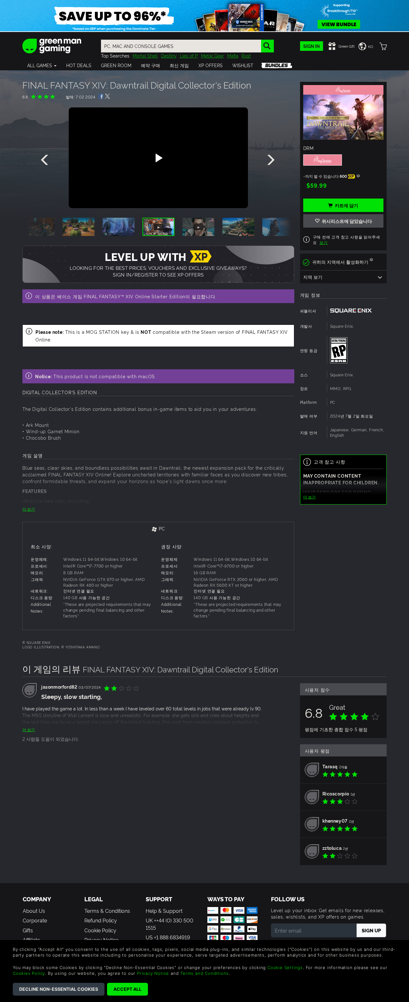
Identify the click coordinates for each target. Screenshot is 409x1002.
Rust (246, 55)
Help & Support (164, 910)
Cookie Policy (100, 930)
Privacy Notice (153, 973)
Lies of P (189, 55)
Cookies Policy (29, 973)
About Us (34, 910)
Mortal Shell (145, 55)
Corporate (35, 920)
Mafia (232, 55)
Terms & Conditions (107, 910)
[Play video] (158, 158)
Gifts (28, 930)
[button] (41, 65)
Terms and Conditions (204, 973)
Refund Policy (100, 920)
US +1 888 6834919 (168, 937)
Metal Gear (212, 55)
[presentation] (45, 160)
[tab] (158, 529)
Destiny (169, 55)
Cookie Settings (285, 967)
